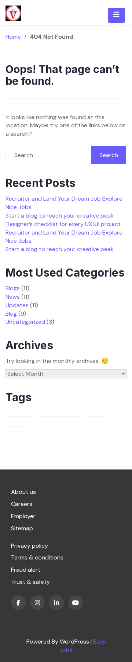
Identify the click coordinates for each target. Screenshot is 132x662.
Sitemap (22, 528)
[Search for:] (48, 155)
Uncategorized (25, 322)
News (13, 297)
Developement (58, 422)
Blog (11, 314)
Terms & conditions (37, 557)
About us (23, 492)
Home (13, 37)
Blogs (13, 288)
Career (19, 422)
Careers (21, 504)
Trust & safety (30, 582)
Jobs (95, 422)
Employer (23, 516)
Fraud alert (25, 569)
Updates (17, 305)
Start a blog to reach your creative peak (60, 215)
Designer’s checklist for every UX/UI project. (64, 224)
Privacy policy (29, 546)
